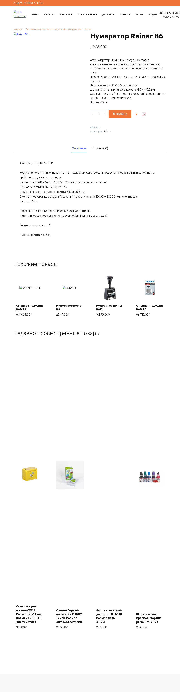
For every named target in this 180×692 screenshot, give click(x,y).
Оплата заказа (87, 14)
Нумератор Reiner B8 (69, 307)
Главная (18, 29)
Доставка (108, 14)
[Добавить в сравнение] (144, 114)
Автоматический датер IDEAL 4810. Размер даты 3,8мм (109, 616)
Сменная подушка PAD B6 (149, 307)
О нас (35, 14)
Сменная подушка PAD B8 (29, 307)
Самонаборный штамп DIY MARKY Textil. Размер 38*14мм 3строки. (69, 616)
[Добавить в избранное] (136, 114)
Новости (125, 14)
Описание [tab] (79, 148)
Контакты (66, 14)
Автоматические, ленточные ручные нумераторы (53, 29)
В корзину (120, 113)
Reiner (88, 29)
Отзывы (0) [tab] (100, 148)
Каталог (49, 14)
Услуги (153, 14)
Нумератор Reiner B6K (109, 307)
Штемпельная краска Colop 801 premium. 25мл (148, 618)
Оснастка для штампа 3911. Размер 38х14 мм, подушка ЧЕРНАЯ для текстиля (29, 614)
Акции (139, 14)
